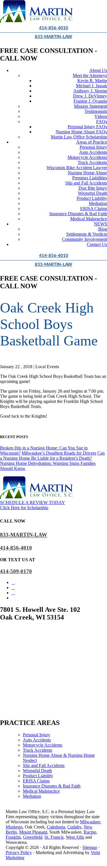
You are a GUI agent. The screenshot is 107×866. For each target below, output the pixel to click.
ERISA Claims (93, 208)
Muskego (14, 826)
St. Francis (54, 837)
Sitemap (89, 847)
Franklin (13, 837)
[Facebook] (13, 582)
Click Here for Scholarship (24, 507)
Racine (90, 832)
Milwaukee (90, 821)
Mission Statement (90, 106)
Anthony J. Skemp (90, 90)
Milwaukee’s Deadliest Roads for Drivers (59, 453)
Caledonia (56, 826)
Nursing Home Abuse (87, 172)
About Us (98, 70)
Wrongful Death (92, 193)
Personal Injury (93, 147)
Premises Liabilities (89, 177)
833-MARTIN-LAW (53, 37)
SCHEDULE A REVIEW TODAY (32, 502)
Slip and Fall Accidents (86, 183)
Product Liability (92, 198)
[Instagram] (13, 587)
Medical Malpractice (88, 218)
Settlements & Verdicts (86, 234)
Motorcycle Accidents (87, 157)
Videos (100, 116)
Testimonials (95, 111)
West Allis (75, 837)
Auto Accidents (93, 152)
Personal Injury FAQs (87, 126)
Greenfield (32, 837)
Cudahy (74, 826)
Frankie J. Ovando (90, 101)
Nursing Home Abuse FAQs (81, 131)
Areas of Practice (91, 142)
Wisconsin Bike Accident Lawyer (77, 167)
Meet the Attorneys (90, 75)
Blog (102, 229)
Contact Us (97, 244)
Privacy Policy (19, 852)
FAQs (101, 121)
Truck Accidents (92, 162)
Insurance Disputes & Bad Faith (78, 213)
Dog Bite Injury (92, 188)
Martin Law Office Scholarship (79, 136)
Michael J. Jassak (91, 85)
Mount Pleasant (33, 832)
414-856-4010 (53, 28)
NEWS (100, 223)
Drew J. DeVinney (90, 96)
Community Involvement (84, 239)
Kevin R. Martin (92, 80)
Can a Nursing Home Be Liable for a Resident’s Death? (52, 456)
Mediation (98, 203)
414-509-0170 (16, 571)
